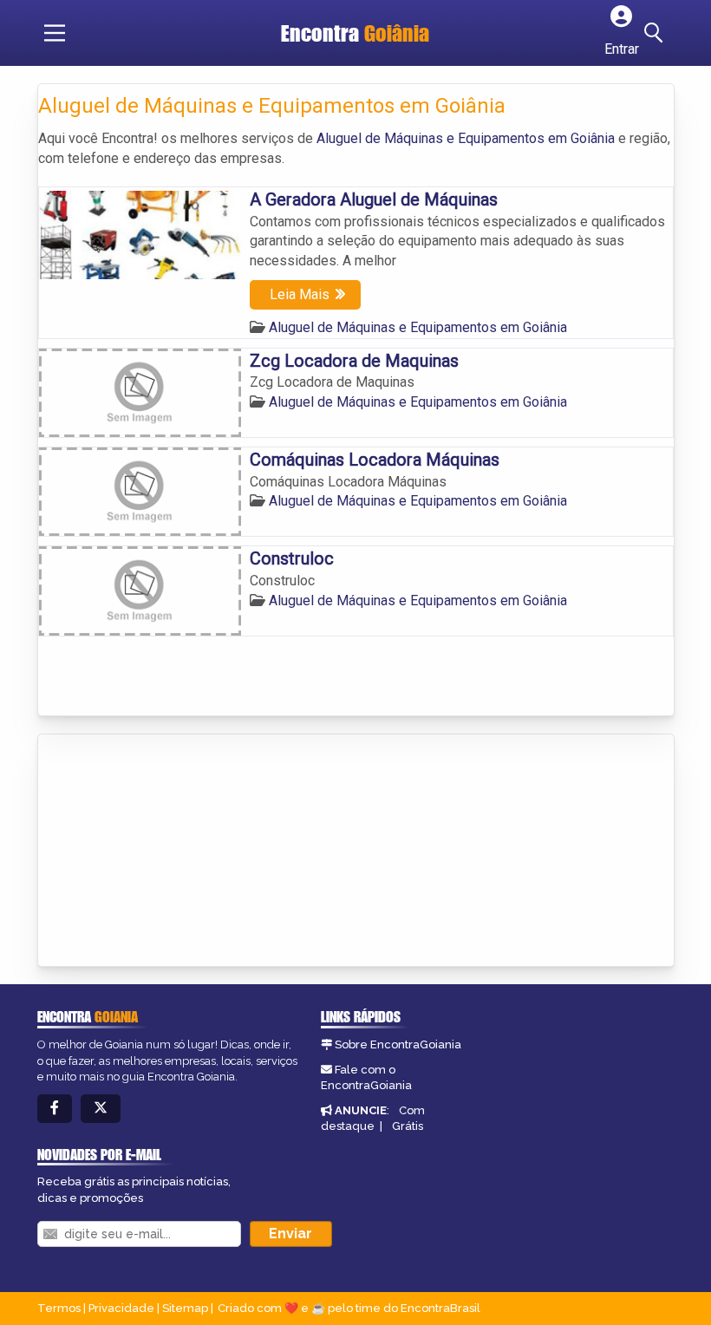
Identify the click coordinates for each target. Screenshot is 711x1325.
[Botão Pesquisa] (656, 33)
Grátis (407, 1125)
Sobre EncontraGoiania (398, 1044)
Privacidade (121, 1308)
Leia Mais (299, 294)
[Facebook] (54, 1108)
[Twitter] (101, 1108)
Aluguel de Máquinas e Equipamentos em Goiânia (465, 138)
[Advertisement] (168, 851)
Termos (59, 1308)
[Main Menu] (54, 33)
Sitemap (185, 1308)
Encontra (355, 33)
